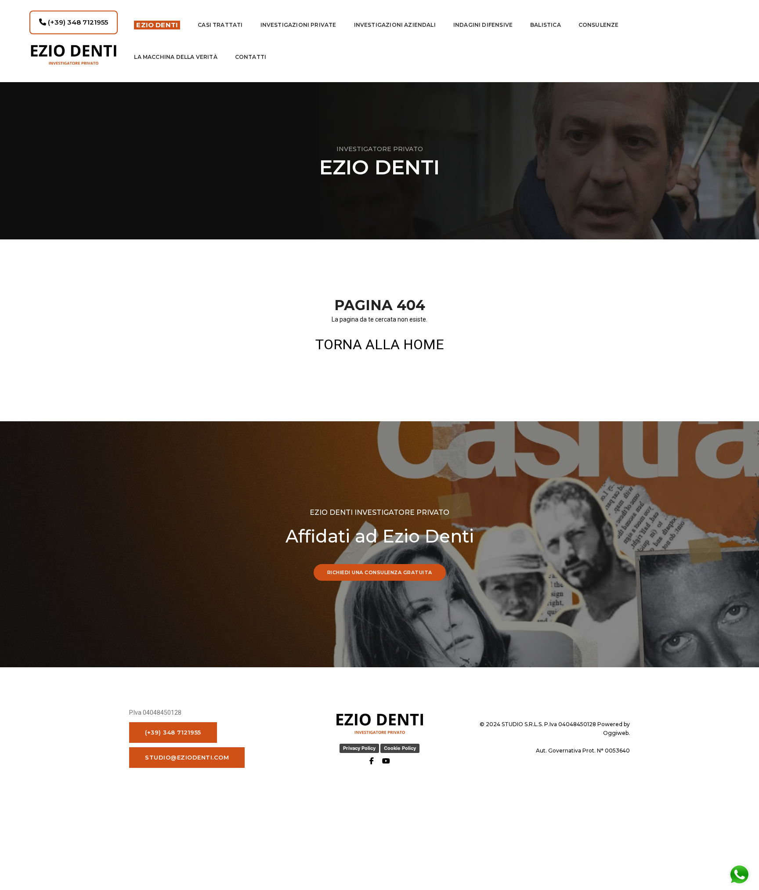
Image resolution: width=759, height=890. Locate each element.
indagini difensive (483, 25)
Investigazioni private (298, 25)
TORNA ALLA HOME (379, 344)
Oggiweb (616, 733)
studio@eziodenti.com (187, 757)
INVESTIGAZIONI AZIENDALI (395, 25)
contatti (250, 57)
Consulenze (598, 25)
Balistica (545, 25)
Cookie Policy (400, 748)
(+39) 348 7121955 (77, 22)
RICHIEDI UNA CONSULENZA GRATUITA (379, 572)
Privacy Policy (359, 748)
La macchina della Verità (175, 57)
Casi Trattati (220, 25)
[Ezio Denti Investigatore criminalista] (74, 54)
